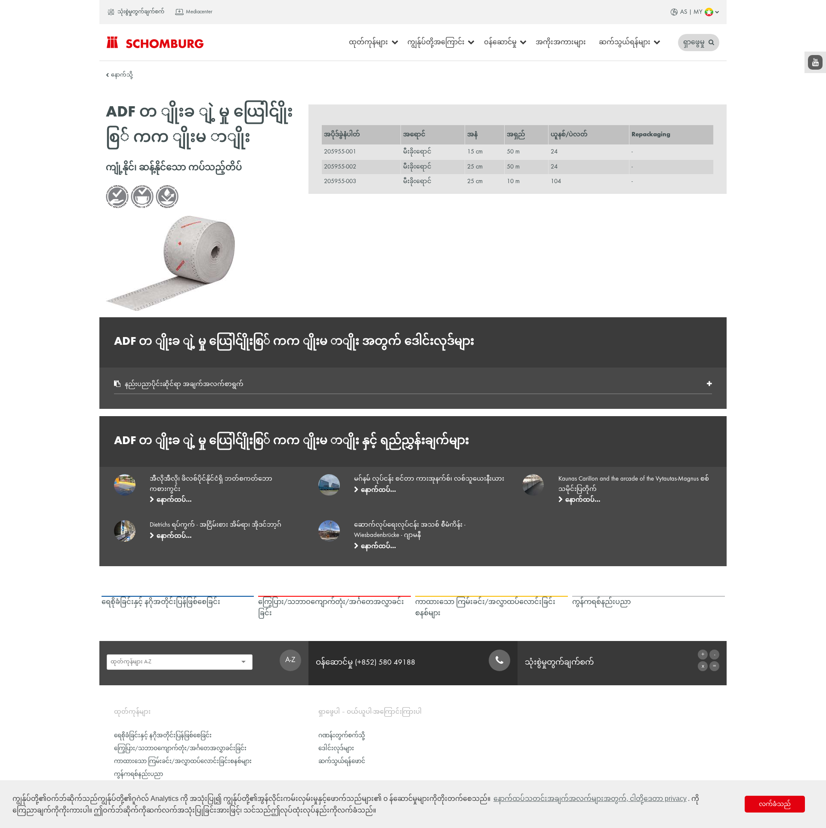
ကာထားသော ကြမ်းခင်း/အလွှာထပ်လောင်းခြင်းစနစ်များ (183, 761)
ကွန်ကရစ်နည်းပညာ (138, 774)
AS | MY (691, 12)
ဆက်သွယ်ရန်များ (624, 42)
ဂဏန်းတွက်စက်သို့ (341, 736)
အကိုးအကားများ (561, 42)
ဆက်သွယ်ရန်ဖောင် (341, 761)
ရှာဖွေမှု (694, 42)
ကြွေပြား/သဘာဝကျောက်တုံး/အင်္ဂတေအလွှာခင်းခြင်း (180, 748)
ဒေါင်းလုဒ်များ (336, 748)
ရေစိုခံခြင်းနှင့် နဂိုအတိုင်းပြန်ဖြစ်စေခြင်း (163, 736)
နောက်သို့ (122, 75)
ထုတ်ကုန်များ (368, 42)
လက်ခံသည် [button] (775, 803)
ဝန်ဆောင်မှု (500, 42)
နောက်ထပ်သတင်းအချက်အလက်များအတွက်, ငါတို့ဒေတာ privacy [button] (590, 798)
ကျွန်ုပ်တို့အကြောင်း (436, 42)
